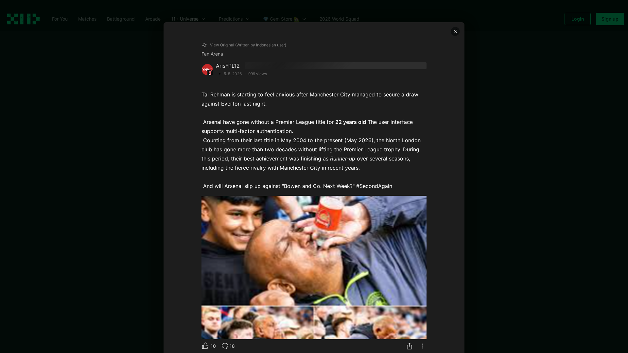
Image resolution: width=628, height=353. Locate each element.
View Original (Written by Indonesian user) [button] (248, 44)
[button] (455, 31)
